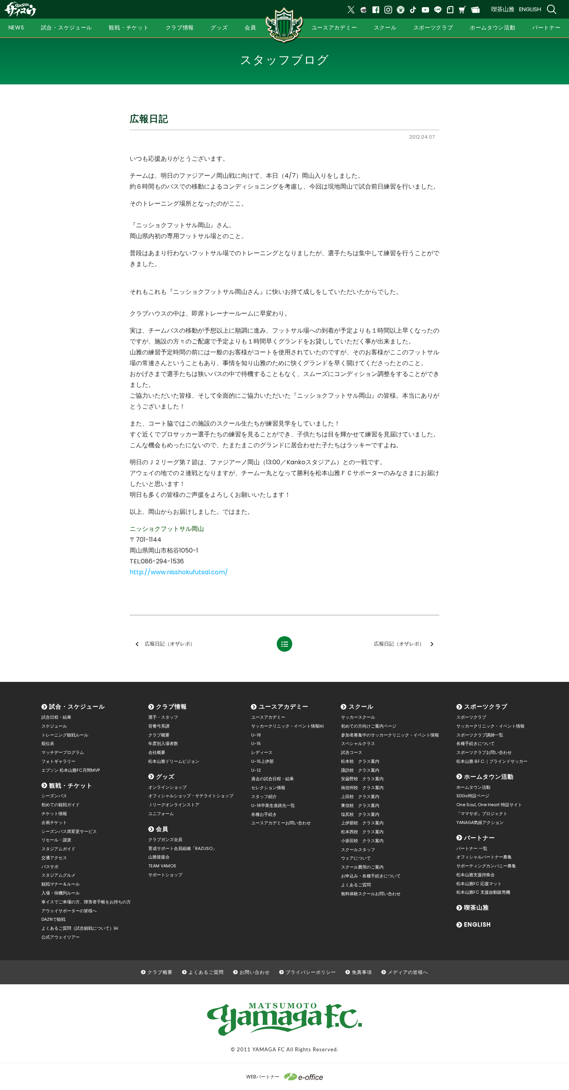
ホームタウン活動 (489, 776)
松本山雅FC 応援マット (479, 884)
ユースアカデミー (283, 706)
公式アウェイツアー (60, 937)
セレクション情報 (268, 787)
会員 (162, 829)
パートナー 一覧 (471, 848)
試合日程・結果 (56, 717)
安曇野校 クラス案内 (362, 779)
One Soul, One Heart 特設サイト (489, 805)
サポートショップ (165, 875)
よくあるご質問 (356, 885)
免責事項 (362, 972)
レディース (262, 752)
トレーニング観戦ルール (64, 735)
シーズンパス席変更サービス (69, 831)
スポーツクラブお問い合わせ (484, 752)
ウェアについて (356, 858)
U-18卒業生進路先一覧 (273, 805)
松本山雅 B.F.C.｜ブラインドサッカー (492, 761)
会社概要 (156, 752)
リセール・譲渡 (56, 840)
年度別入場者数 (163, 743)
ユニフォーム (161, 813)
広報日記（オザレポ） (170, 643)
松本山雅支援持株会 (475, 875)
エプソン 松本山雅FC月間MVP (70, 770)
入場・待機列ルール (60, 893)
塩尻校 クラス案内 (360, 814)
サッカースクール (358, 717)
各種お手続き (264, 814)
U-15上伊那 (262, 761)
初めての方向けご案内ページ (368, 726)
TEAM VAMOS (162, 866)
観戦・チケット (71, 785)
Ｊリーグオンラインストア (173, 805)
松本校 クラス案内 (360, 761)
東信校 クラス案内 (360, 805)
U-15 (256, 743)
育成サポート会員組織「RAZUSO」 (182, 848)
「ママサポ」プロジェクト (481, 813)
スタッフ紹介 (264, 796)
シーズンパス (54, 796)
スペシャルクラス (358, 743)
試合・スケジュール (77, 706)
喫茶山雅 (502, 9)
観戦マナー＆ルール (60, 884)
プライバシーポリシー (311, 972)
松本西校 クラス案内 (362, 832)
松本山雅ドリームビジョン (173, 761)
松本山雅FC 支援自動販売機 (483, 892)
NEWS (16, 27)
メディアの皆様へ (408, 972)
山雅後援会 (159, 857)
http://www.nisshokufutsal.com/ (179, 572)
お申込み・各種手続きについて (371, 876)
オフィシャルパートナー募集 (484, 857)
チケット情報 (54, 813)
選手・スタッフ (163, 717)
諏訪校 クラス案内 (360, 770)
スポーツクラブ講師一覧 (479, 735)
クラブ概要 (159, 735)
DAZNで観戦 (53, 919)
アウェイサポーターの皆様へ (69, 911)
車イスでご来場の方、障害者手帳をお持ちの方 (86, 902)
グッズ (165, 776)
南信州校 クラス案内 (362, 787)
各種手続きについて (475, 743)
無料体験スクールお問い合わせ (371, 894)
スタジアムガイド (58, 849)
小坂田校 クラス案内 (362, 841)
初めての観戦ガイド (60, 805)
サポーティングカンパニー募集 (486, 866)
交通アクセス (54, 858)
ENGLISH (530, 9)
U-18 (256, 735)
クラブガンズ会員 (165, 839)
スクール (361, 706)
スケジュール (54, 726)
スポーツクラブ (485, 706)
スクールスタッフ (358, 849)
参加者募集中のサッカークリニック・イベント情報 (390, 735)
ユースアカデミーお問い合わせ (281, 823)
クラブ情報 (171, 706)
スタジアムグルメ (58, 875)
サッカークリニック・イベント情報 (490, 726)
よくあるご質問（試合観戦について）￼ (79, 928)
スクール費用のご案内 (362, 867)
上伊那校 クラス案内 (362, 823)
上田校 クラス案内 (360, 796)
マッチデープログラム (62, 752)
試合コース (351, 752)
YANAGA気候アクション (480, 822)
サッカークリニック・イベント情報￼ (287, 726)
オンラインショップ (167, 787)
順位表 (47, 743)
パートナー (479, 838)
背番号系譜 (159, 726)
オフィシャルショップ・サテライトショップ (190, 796)
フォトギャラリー (58, 761)
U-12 (256, 770)
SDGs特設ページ (472, 796)
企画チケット (54, 822)
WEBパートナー (262, 1076)
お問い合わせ (255, 972)
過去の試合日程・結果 (272, 779)
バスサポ (49, 866)
